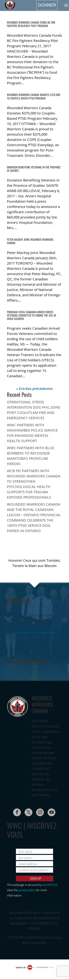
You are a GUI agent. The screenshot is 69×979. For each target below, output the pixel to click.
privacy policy (26, 890)
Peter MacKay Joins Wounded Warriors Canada (30, 241)
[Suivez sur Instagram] (39, 811)
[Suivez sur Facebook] (16, 811)
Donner (47, 5)
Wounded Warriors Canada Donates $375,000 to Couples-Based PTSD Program (33, 96)
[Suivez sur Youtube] (50, 811)
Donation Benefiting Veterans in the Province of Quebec (34, 169)
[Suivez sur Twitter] (27, 811)
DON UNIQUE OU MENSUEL (35, 633)
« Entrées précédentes (34, 388)
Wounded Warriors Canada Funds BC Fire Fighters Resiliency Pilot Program (31, 24)
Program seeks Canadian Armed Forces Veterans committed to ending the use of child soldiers (31, 315)
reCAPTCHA (49, 885)
